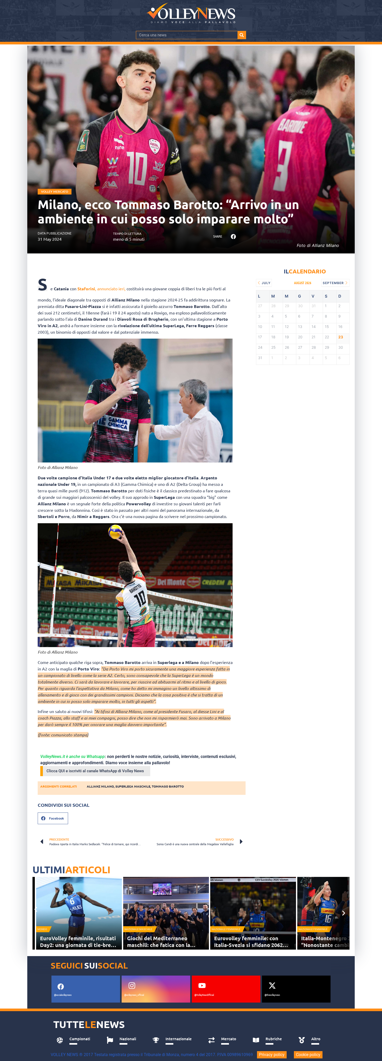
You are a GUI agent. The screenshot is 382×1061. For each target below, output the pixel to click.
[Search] (242, 35)
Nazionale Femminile (226, 929)
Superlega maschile (132, 786)
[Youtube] (201, 985)
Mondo (42, 929)
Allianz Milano (100, 786)
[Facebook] (60, 986)
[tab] (76, 1040)
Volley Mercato (54, 191)
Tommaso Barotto (168, 786)
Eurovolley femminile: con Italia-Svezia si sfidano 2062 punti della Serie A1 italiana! (249, 945)
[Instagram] (131, 985)
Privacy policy (272, 1054)
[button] (233, 237)
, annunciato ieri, (101, 288)
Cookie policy (308, 1054)
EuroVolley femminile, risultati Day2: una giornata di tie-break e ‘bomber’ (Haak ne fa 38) (78, 945)
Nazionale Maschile (138, 929)
